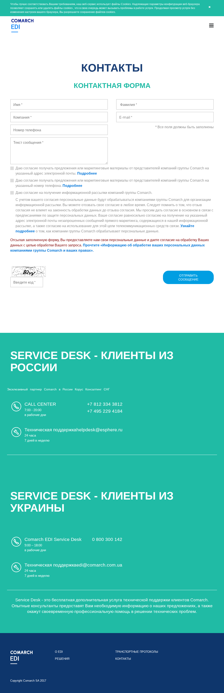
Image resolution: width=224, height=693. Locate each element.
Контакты (123, 658)
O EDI (59, 651)
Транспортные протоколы (136, 651)
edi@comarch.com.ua (99, 564)
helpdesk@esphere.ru (99, 429)
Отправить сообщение (188, 277)
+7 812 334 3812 (104, 404)
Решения (62, 658)
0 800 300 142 (107, 539)
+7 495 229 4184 (104, 411)
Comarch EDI (22, 25)
